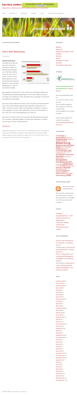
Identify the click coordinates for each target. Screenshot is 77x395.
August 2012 (59, 360)
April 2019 (58, 303)
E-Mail (14, 135)
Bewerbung (32, 130)
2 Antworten (5, 56)
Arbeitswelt (70, 139)
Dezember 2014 (60, 335)
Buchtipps (59, 54)
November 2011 (60, 380)
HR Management (68, 151)
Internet (43, 135)
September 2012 (60, 358)
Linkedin (63, 166)
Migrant (73, 166)
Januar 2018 (59, 315)
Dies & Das (59, 56)
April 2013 (58, 349)
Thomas (58, 240)
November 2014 (60, 337)
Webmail (27, 137)
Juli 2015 (58, 331)
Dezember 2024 (60, 285)
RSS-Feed (69, 189)
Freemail (38, 135)
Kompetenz (61, 159)
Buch (63, 147)
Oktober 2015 (59, 328)
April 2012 (58, 369)
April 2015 (58, 333)
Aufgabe (58, 141)
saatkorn (58, 229)
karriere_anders (12, 4)
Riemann (65, 172)
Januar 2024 (59, 288)
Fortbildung (61, 150)
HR (62, 151)
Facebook (62, 148)
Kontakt (33, 13)
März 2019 (59, 306)
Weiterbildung (61, 175)
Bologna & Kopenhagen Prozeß (64, 51)
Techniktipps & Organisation (64, 65)
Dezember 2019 (60, 299)
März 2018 (59, 310)
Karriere (37, 130)
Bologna (59, 147)
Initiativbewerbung (60, 153)
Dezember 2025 (60, 281)
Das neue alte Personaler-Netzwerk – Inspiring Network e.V (65, 243)
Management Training (62, 60)
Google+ (69, 150)
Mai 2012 (58, 367)
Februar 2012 (59, 373)
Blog (3, 13)
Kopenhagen (59, 164)
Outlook (12, 137)
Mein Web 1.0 (13, 13)
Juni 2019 (58, 301)
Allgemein (58, 47)
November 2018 (60, 308)
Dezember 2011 (60, 378)
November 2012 (60, 355)
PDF (16, 137)
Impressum (24, 391)
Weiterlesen (6, 126)
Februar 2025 (59, 283)
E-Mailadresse (20, 135)
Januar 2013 (59, 351)
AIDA (65, 136)
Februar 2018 (59, 312)
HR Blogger (59, 213)
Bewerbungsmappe (37, 133)
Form (33, 135)
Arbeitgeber (69, 137)
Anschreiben (61, 137)
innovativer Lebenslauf (65, 154)
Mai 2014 (58, 342)
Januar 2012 (59, 376)
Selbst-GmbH (60, 173)
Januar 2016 (59, 326)
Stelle (67, 173)
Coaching (68, 147)
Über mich (24, 13)
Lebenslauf (67, 163)
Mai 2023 (58, 290)
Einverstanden (41, 6)
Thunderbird (21, 137)
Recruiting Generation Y (62, 227)
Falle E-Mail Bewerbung (13, 51)
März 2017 (59, 321)
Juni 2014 (58, 340)
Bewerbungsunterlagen (65, 145)
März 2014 (59, 344)
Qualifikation (59, 172)
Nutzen (67, 167)
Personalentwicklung (61, 169)
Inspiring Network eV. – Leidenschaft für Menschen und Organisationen (64, 218)
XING (68, 175)
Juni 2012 (58, 364)
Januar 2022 (59, 294)
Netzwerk (59, 167)
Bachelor (64, 141)
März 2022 (59, 292)
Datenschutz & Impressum (56, 13)
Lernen (57, 166)
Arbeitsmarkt (61, 139)
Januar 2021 (59, 297)
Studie (71, 173)
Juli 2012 (58, 362)
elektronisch (28, 135)
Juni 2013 (58, 346)
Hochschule (59, 151)
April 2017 (58, 319)
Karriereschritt (67, 156)
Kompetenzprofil (64, 161)
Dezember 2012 (60, 353)
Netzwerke (59, 63)
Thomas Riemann (15, 391)
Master (68, 166)
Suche (42, 13)
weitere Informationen (48, 4)
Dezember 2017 (60, 317)
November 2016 (60, 324)
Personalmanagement (63, 170)
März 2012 (59, 371)
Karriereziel (59, 158)
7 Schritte (60, 135)
